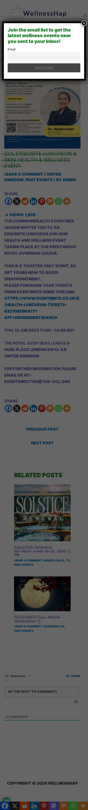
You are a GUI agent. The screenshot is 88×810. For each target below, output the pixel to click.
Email (11, 49)
